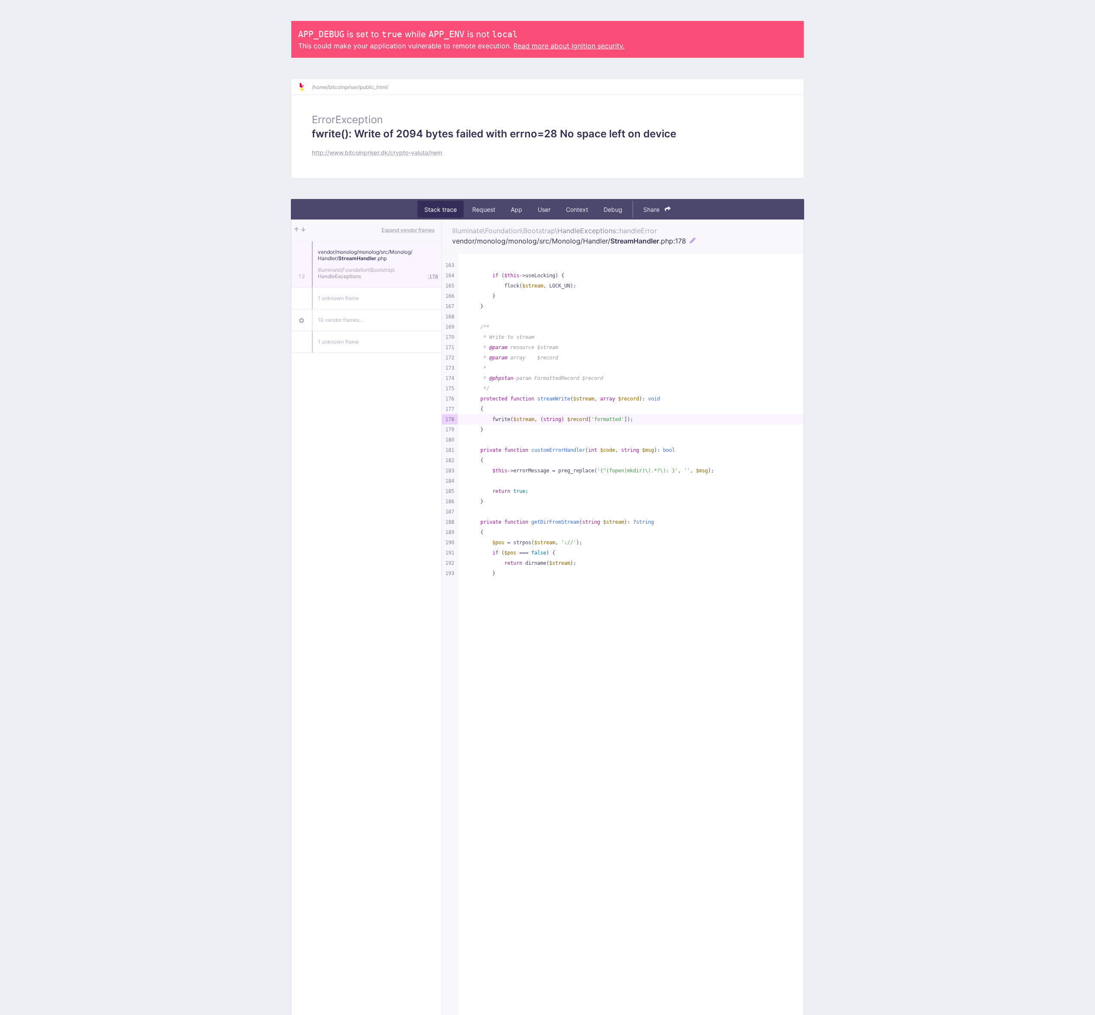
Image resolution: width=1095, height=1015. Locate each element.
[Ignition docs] (305, 87)
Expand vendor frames (408, 230)
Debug (613, 209)
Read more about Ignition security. (568, 46)
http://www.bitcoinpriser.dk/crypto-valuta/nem (377, 152)
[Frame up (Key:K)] (296, 230)
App (516, 209)
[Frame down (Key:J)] (303, 230)
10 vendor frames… (341, 320)
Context (577, 209)
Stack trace (440, 209)
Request (483, 209)
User (544, 209)
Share (652, 209)
